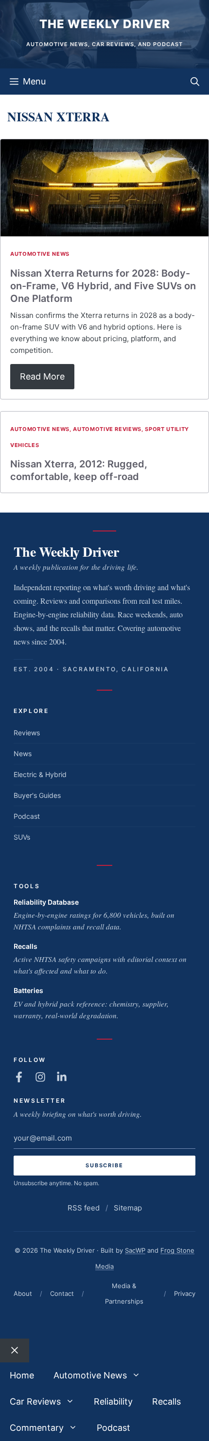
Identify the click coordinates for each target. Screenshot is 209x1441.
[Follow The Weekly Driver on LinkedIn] (61, 1077)
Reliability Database (46, 902)
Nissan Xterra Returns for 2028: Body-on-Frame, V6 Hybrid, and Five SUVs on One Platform (103, 285)
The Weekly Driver (104, 24)
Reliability (113, 1401)
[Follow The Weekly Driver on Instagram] (40, 1077)
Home (22, 1375)
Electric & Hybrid (40, 774)
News (23, 753)
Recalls (25, 946)
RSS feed (84, 1207)
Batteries (28, 990)
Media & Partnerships (124, 1293)
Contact (62, 1293)
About (23, 1293)
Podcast (27, 816)
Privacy (184, 1293)
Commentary (37, 1428)
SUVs (22, 837)
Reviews (27, 733)
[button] (195, 81)
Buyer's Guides (37, 795)
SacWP (135, 1250)
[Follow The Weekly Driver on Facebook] (19, 1077)
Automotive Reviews (107, 429)
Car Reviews (35, 1401)
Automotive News (40, 253)
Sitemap (128, 1207)
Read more (42, 376)
